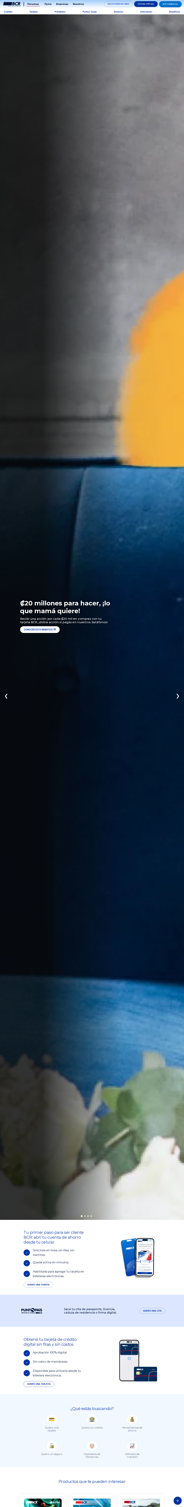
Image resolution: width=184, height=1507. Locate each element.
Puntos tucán (90, 11)
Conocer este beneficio (38, 629)
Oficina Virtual (146, 4)
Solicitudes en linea (118, 4)
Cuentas (8, 11)
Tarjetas (33, 11)
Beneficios (174, 11)
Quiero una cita (152, 1311)
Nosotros (78, 4)
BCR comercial (170, 4)
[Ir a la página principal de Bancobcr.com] (11, 4)
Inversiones (146, 11)
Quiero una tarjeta (39, 1384)
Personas (33, 4)
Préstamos (60, 11)
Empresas (62, 4)
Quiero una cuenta (38, 1284)
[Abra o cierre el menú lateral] (177, 1500)
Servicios (118, 11)
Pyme (48, 4)
